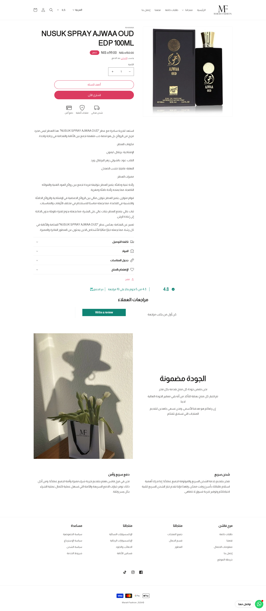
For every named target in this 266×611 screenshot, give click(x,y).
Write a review (104, 312)
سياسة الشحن (74, 546)
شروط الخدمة (74, 553)
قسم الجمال (175, 540)
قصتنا (230, 540)
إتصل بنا (228, 553)
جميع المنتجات (175, 534)
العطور (178, 546)
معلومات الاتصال (223, 546)
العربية (78, 9)
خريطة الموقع (225, 559)
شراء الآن (94, 95)
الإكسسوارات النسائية (120, 534)
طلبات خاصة (226, 534)
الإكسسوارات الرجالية (121, 540)
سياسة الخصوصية (72, 534)
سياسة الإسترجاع (73, 540)
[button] (187, 10)
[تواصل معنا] (259, 604)
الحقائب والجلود (124, 546)
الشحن (124, 58)
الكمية (131, 64)
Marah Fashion (129, 602)
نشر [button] (127, 279)
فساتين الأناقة (124, 553)
